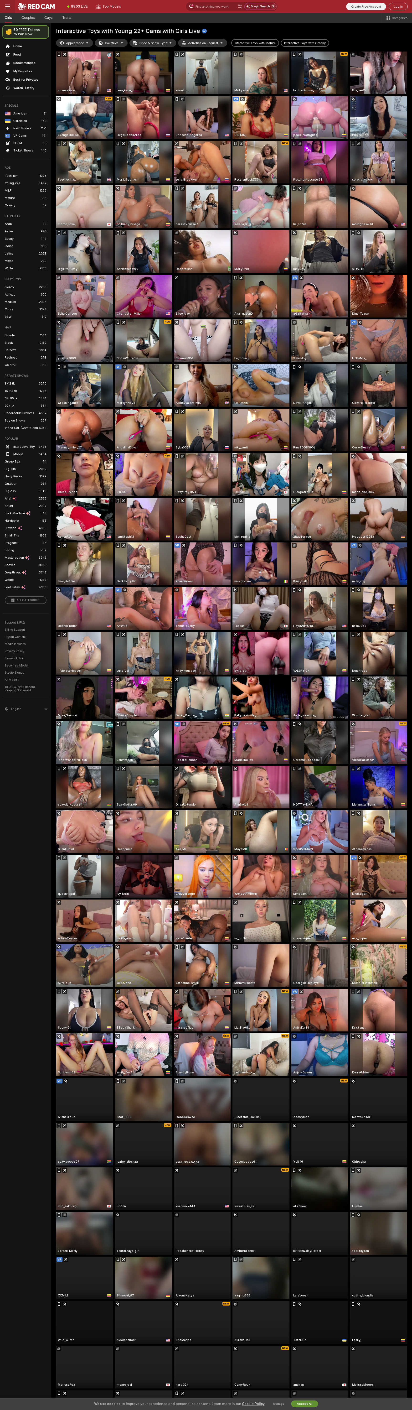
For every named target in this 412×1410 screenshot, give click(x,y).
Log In (398, 6)
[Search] (240, 6)
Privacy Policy (14, 651)
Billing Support (15, 629)
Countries (111, 43)
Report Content (15, 637)
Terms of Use (14, 658)
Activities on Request (203, 43)
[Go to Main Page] (39, 6)
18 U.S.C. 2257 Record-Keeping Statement (20, 688)
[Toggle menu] (7, 6)
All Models (12, 680)
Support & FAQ (15, 622)
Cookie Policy (253, 1404)
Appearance (75, 43)
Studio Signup (14, 672)
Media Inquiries (15, 644)
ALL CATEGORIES (28, 600)
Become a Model (16, 665)
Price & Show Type (153, 43)
